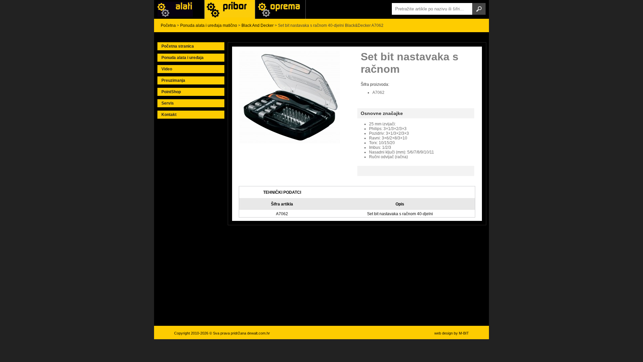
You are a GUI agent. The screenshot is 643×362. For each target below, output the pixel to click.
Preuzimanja (173, 80)
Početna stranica (177, 46)
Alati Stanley (280, 9)
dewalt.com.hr (258, 333)
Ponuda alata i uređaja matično (208, 25)
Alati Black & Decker (230, 9)
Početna (168, 25)
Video (166, 69)
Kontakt (168, 114)
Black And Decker (257, 25)
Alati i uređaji (179, 9)
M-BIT (464, 333)
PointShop (171, 91)
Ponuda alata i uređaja (182, 57)
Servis (167, 103)
